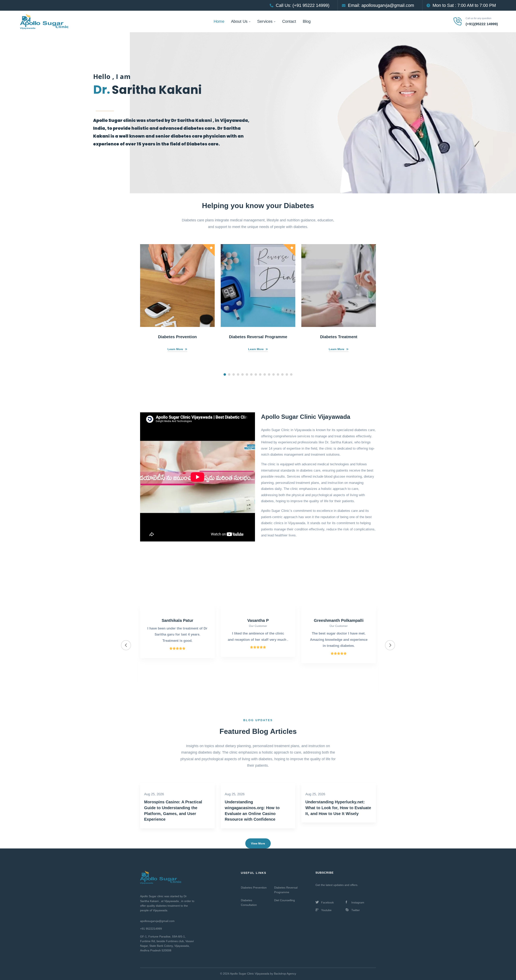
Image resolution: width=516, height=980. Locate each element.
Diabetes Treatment (338, 337)
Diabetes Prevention (177, 337)
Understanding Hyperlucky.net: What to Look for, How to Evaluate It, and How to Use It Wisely (338, 808)
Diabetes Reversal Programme (258, 337)
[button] (224, 374)
